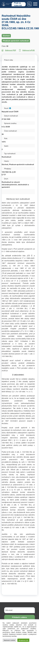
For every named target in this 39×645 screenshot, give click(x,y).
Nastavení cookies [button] (9, 640)
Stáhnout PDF (10, 50)
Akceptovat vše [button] (23, 640)
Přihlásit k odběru (19, 617)
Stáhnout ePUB (28, 50)
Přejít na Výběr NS (18, 4)
